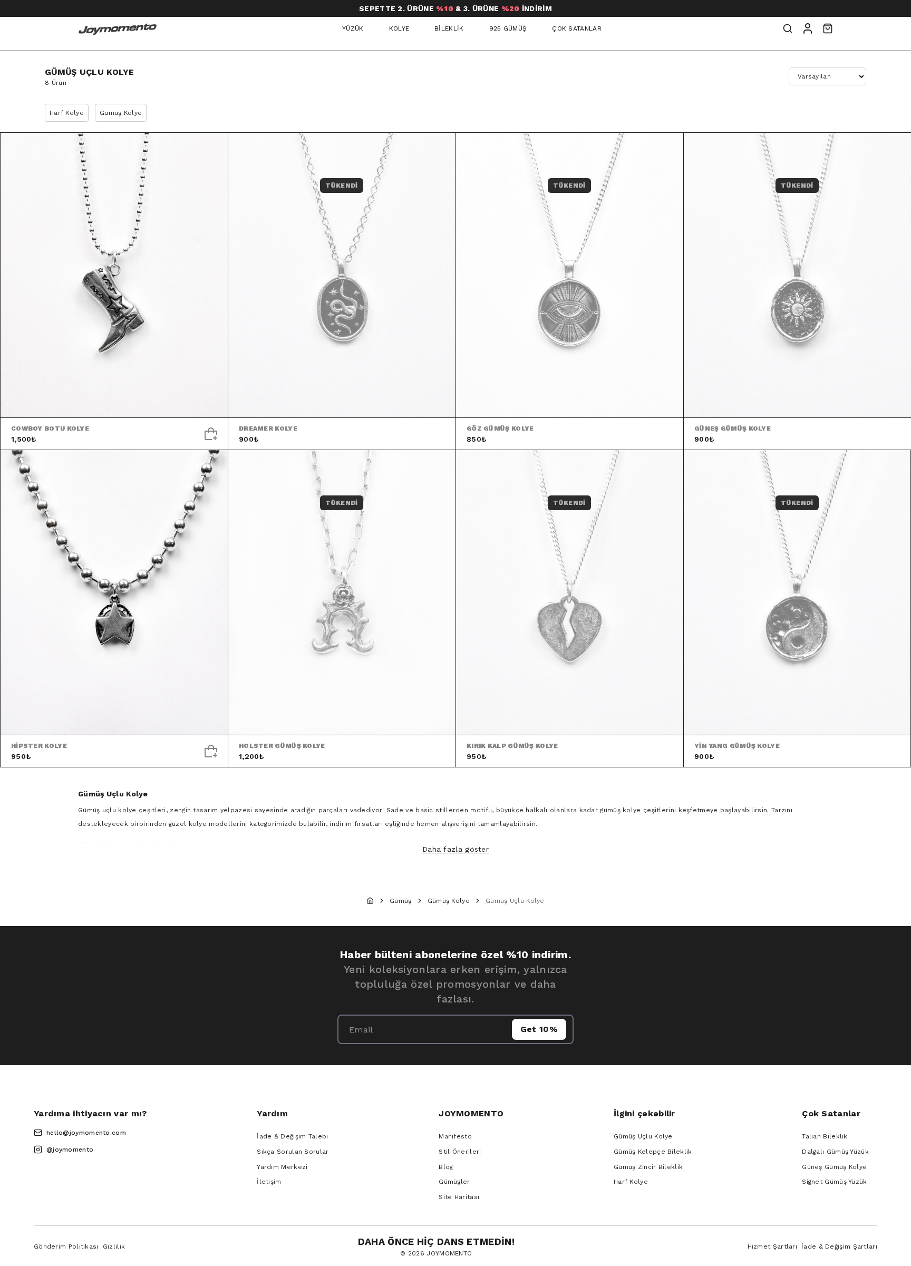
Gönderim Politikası (66, 1246)
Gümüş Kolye (121, 112)
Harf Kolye (67, 112)
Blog (446, 1167)
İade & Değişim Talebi (292, 1136)
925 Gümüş (508, 28)
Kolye (399, 28)
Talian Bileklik (825, 1136)
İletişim (269, 1181)
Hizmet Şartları (773, 1246)
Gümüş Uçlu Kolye (643, 1136)
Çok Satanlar (577, 28)
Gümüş (401, 900)
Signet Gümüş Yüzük (834, 1181)
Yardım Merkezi (282, 1167)
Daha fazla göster (455, 849)
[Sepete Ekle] (211, 433)
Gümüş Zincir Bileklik (648, 1167)
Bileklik (448, 28)
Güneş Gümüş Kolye (834, 1167)
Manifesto (455, 1136)
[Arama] (787, 28)
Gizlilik (114, 1246)
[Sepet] (827, 28)
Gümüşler (454, 1181)
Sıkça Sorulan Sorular (292, 1151)
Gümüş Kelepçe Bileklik (653, 1151)
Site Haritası (459, 1197)
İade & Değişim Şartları (839, 1246)
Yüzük (353, 28)
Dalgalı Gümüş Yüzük (835, 1151)
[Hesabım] (807, 28)
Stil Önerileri (460, 1151)
